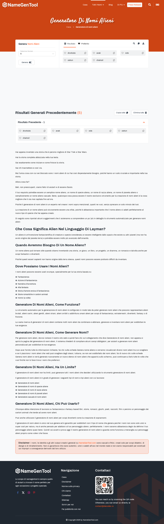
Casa (85, 5)
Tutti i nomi (97, 5)
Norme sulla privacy (71, 486)
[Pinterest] (34, 492)
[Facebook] (18, 492)
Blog (111, 5)
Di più (120, 5)
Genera (25, 62)
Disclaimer (66, 482)
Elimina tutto (139, 113)
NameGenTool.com (87, 443)
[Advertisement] (82, 86)
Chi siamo (66, 491)
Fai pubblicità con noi (71, 509)
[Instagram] (29, 492)
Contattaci (66, 495)
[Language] (157, 4)
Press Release (134, 5)
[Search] (149, 4)
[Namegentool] (20, 5)
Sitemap (65, 500)
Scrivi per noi (68, 504)
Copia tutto (120, 113)
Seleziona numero (26, 51)
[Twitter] (23, 492)
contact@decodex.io (104, 506)
